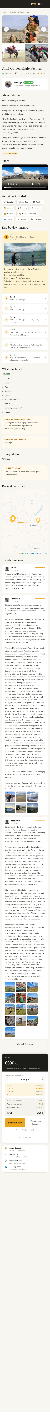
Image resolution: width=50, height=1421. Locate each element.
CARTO (44, 553)
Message (13, 1416)
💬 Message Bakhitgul (36, 1122)
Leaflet (23, 553)
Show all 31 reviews (25, 1044)
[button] (13, 519)
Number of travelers (14, 1075)
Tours (28, 12)
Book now (36, 1416)
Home (4, 12)
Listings (21, 12)
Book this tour (15, 1123)
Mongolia (12, 12)
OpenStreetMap (34, 553)
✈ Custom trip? (25, 1138)
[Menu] (5, 4)
